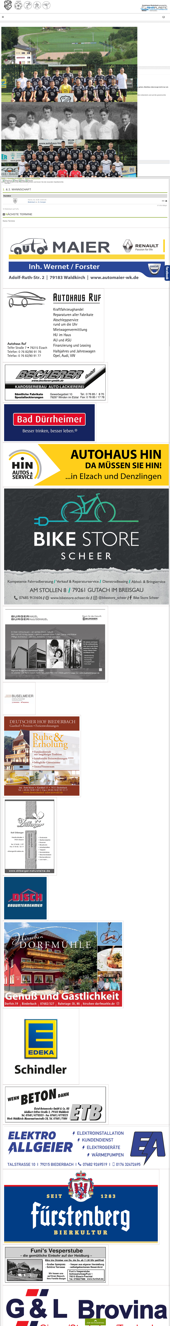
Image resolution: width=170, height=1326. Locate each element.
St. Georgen (42, 202)
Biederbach (31, 202)
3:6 (163, 201)
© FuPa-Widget (162, 205)
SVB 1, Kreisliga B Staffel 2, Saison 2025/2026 (20, 178)
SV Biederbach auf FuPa (11, 209)
